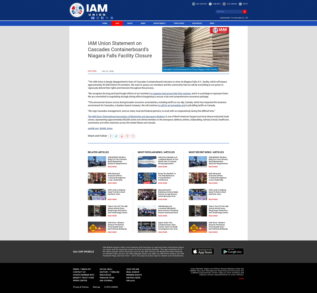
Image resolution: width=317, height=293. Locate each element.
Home (104, 23)
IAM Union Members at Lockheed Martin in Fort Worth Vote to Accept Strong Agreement (168, 160)
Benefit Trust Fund (83, 278)
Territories (179, 23)
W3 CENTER (201, 4)
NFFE (245, 4)
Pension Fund (107, 278)
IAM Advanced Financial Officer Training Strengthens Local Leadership (117, 177)
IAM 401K (130, 281)
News (143, 23)
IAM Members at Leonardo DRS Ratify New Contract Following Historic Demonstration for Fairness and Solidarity (168, 211)
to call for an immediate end (171, 105)
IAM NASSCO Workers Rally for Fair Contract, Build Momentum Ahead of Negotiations (117, 160)
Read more (112, 167)
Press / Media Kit (82, 269)
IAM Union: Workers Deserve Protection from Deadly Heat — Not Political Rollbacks (117, 226)
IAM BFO (217, 4)
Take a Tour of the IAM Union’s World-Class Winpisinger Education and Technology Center (118, 209)
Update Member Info (83, 275)
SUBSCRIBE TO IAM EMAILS (232, 18)
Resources (197, 23)
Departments (160, 23)
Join (117, 23)
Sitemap (96, 287)
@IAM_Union (106, 128)
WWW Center (80, 281)
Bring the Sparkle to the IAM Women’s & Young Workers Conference (167, 177)
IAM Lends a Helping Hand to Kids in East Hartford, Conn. (116, 192)
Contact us (79, 272)
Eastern (92, 71)
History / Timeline (109, 272)
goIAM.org (93, 128)
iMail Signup (132, 272)
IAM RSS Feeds (133, 278)
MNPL (212, 23)
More (241, 278)
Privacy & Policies (81, 287)
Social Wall (106, 269)
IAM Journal (106, 281)
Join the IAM (132, 269)
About (130, 23)
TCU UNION (232, 4)
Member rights (134, 275)
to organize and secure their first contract (170, 93)
